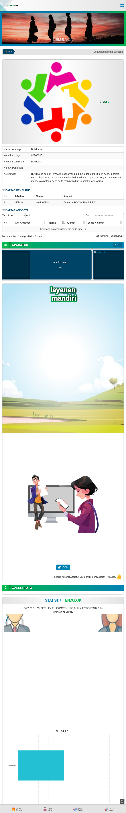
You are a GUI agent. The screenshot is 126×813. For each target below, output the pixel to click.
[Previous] (115, 245)
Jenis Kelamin (96, 222)
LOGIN (64, 567)
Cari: (88, 215)
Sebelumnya (101, 235)
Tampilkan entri (16, 215)
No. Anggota (22, 222)
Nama (52, 222)
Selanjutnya (116, 235)
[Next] (120, 245)
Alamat (71, 222)
